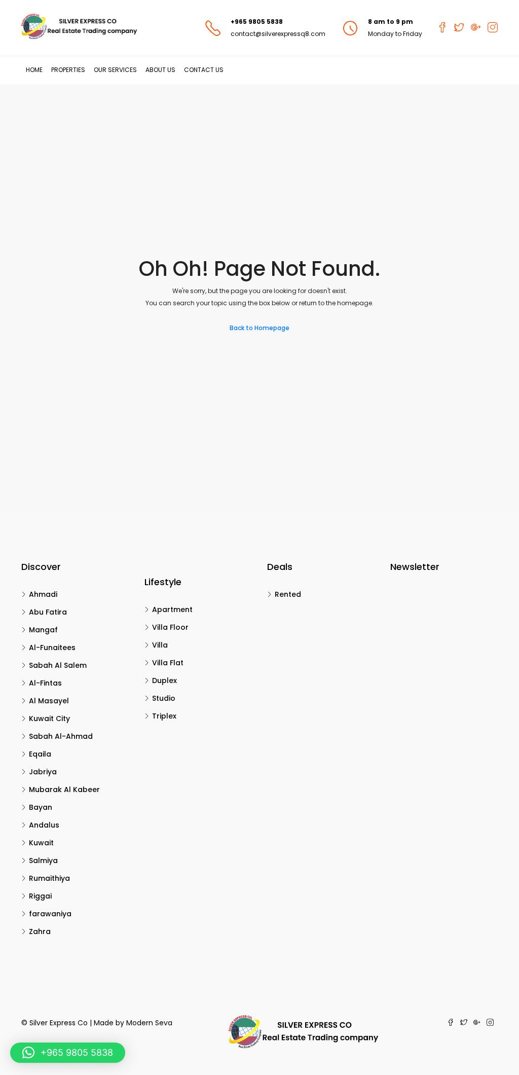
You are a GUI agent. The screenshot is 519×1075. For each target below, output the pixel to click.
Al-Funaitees (52, 647)
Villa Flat (167, 663)
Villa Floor (170, 627)
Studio (163, 698)
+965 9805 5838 (257, 21)
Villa (160, 645)
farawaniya (50, 914)
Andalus (44, 825)
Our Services (115, 69)
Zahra (40, 931)
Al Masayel (49, 701)
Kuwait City (49, 718)
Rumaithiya (49, 878)
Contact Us (204, 69)
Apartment (172, 609)
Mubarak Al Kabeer (64, 789)
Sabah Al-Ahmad (61, 736)
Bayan (40, 807)
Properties (68, 69)
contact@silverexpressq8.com (278, 33)
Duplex (164, 680)
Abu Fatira (48, 612)
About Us (160, 69)
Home (34, 69)
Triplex (164, 716)
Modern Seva (149, 1023)
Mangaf (43, 630)
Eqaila (40, 754)
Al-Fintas (45, 683)
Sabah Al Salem (58, 665)
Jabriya (43, 772)
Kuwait (41, 843)
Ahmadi (43, 594)
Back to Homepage (259, 328)
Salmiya (43, 860)
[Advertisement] (259, 160)
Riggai (40, 896)
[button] (67, 1053)
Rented (288, 594)
